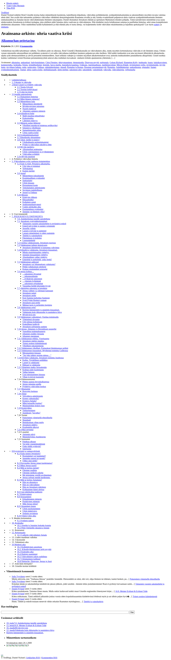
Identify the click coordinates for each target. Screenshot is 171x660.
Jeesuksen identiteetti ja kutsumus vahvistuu (40, 247)
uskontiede (87, 70)
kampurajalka (6, 65)
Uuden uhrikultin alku (31, 207)
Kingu (25, 65)
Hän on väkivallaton (31, 485)
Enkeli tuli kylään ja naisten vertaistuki (38, 226)
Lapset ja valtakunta (30, 362)
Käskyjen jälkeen (29, 197)
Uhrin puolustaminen (31, 509)
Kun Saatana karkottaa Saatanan (36, 298)
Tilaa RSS (10, 8)
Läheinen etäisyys (30, 120)
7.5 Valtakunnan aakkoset (28, 262)
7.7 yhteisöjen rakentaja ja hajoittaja (32, 288)
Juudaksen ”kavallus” (31, 413)
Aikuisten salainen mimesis (33, 111)
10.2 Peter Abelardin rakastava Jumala (33, 528)
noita (24, 67)
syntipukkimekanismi (10, 70)
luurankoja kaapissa (70, 65)
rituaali (63, 67)
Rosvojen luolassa (30, 391)
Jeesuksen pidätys (29, 425)
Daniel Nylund (18, 589)
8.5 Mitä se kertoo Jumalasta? (29, 480)
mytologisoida (152, 65)
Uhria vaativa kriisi (30, 132)
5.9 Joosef (21, 173)
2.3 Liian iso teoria (25, 92)
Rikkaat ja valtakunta (31, 365)
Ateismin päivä (28, 434)
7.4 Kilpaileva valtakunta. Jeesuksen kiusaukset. (37, 250)
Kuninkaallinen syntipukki (33, 178)
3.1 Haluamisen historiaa (27, 97)
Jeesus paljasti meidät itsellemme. (36, 477)
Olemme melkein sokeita (32, 473)
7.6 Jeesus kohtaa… (25, 271)
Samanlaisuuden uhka (31, 130)
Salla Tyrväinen (18, 576)
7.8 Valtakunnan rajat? (26, 307)
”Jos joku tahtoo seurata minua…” (36, 355)
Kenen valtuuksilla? (30, 398)
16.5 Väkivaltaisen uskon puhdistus (32, 556)
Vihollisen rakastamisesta (33, 346)
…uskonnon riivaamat (31, 274)
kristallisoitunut (35, 65)
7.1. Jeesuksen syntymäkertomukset (32, 221)
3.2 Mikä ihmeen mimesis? (28, 99)
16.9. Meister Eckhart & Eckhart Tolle (131, 591)
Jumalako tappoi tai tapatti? (33, 458)
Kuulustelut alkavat (30, 427)
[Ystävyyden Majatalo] (2, 656)
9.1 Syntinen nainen (25, 520)
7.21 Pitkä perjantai (25, 429)
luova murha (55, 65)
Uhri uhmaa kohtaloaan (32, 322)
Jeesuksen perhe (29, 295)
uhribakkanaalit (49, 70)
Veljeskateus (27, 168)
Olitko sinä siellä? (29, 461)
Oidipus (40, 67)
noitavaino (31, 67)
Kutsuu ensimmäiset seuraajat (34, 269)
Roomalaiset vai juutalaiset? (34, 456)
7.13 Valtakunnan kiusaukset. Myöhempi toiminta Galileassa (42, 350)
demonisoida (78, 62)
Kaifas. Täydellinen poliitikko (35, 360)
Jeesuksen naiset (29, 293)
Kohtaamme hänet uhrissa (33, 489)
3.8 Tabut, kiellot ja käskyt (28, 140)
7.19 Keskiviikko (24, 408)
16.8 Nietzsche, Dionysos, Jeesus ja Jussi (34, 561)
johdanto (4, 27)
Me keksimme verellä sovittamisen (36, 475)
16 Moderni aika (19, 544)
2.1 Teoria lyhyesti (25, 87)
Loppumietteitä (28, 240)
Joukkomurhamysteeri (31, 204)
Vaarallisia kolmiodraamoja (33, 331)
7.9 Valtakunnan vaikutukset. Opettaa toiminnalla (38, 317)
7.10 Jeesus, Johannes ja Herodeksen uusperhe (36, 329)
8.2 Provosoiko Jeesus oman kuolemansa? (35, 463)
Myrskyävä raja (29, 315)
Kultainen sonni (29, 202)
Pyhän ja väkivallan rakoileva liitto (37, 144)
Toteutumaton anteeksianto (33, 188)
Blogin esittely (12, 3)
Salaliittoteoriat (122, 67)
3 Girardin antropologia (22, 94)
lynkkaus (83, 65)
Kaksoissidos (28, 118)
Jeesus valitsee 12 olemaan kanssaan (37, 291)
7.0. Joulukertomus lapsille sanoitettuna (33, 219)
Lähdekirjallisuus (19, 80)
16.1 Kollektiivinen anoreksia (29, 547)
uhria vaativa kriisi (34, 70)
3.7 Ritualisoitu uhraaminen (28, 137)
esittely (157, 24)
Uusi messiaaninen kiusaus (33, 374)
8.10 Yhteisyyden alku (26, 516)
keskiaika (17, 65)
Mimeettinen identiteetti (32, 104)
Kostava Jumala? (29, 401)
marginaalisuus (94, 65)
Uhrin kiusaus (28, 183)
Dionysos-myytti (92, 62)
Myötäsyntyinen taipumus (33, 106)
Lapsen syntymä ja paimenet (34, 231)
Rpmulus (111, 67)
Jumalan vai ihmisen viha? (33, 212)
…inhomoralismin (30, 276)
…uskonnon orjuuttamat (32, 283)
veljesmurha (130, 70)
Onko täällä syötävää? (31, 446)
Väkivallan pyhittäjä (30, 154)
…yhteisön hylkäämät (31, 281)
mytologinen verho (137, 65)
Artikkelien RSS (33, 658)
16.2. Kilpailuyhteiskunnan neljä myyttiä (34, 549)
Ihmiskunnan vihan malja (33, 422)
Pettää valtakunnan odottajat (34, 267)
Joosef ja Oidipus (29, 192)
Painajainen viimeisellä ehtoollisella (37, 417)
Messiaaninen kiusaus (31, 353)
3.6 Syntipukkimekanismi (28, 135)
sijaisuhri (145, 67)
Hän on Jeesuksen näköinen (34, 487)
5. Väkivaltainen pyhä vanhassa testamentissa (31, 161)
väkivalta (107, 70)
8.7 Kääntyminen (24, 494)
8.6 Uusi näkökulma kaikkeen (29, 492)
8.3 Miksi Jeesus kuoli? (27, 465)
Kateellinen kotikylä (30, 324)
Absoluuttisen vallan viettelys (34, 257)
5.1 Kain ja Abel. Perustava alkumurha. (33, 164)
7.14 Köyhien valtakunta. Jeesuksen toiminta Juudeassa (40, 358)
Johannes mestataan (30, 336)
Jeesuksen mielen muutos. (33, 341)
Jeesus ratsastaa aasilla (31, 384)
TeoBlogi (5, 12)
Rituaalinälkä (28, 200)
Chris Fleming (51, 62)
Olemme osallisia (29, 470)
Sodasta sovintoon (30, 513)
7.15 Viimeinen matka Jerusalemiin (32, 367)
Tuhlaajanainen (28, 410)
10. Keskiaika (17, 523)
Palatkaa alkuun (29, 441)
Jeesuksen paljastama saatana (34, 326)
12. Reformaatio (18, 532)
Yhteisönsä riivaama (31, 319)
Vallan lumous (28, 372)
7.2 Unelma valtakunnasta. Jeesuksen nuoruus (36, 243)
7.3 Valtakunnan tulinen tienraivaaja (32, 245)
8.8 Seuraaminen (24, 497)
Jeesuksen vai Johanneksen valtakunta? (38, 264)
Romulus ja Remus (75, 67)
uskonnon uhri (75, 70)
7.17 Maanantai (23, 389)
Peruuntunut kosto (30, 185)
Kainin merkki (28, 171)
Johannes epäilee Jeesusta (33, 334)
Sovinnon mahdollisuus (32, 190)
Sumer (153, 67)
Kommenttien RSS (49, 658)
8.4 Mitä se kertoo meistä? (28, 468)
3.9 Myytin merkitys (25, 147)
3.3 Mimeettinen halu (26, 101)
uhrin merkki (62, 70)
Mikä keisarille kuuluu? (32, 403)
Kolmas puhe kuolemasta (33, 370)
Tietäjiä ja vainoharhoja (32, 235)
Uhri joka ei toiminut (31, 166)
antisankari (25, 62)
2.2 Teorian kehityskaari (27, 89)
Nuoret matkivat (29, 109)
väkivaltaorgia (118, 70)
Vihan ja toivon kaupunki (33, 377)
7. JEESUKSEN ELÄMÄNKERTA (27, 216)
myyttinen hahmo (13, 67)
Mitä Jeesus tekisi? (30, 504)
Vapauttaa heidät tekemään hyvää (36, 286)
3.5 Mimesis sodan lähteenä (28, 123)
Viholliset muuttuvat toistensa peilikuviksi (39, 125)
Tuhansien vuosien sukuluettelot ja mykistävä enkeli (44, 223)
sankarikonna (135, 67)
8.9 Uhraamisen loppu (26, 506)
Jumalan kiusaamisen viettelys (35, 255)
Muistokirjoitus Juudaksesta (34, 437)
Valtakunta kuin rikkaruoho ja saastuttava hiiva (42, 312)
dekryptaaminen (65, 62)
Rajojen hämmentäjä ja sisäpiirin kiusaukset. (41, 310)
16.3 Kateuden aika (25, 552)
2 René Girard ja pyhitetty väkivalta (27, 85)
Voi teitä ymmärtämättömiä (33, 444)
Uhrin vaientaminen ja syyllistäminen (38, 152)
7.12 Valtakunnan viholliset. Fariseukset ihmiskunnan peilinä (42, 348)
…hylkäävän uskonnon (32, 279)
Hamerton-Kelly (130, 62)
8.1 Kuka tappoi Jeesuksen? (29, 453)
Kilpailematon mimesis (32, 499)
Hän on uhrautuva (30, 482)
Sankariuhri (27, 180)
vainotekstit (97, 70)
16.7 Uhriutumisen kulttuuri (28, 559)
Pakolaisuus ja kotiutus (32, 238)
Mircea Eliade (122, 65)
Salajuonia (26, 449)
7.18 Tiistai (21, 394)
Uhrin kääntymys (29, 511)
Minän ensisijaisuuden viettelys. (35, 252)
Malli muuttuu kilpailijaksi (33, 116)
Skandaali (26, 420)
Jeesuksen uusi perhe (31, 303)
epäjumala (104, 62)
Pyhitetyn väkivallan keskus (34, 386)
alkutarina (15, 62)
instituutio (143, 62)
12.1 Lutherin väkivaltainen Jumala (32, 535)
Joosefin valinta (29, 228)
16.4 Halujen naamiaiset (27, 554)
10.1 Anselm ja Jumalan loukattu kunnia (34, 525)
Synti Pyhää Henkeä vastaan (34, 300)
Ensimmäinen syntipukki (32, 209)
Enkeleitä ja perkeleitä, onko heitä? (37, 259)
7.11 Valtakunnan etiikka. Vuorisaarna (33, 338)
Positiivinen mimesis (31, 501)
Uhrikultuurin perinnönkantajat (35, 142)
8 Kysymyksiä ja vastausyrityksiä (26, 451)
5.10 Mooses (22, 195)
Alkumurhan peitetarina (18, 40)
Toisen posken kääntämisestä (34, 343)
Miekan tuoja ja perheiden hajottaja (37, 305)
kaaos (150, 62)
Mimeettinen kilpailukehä (33, 176)
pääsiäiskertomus (52, 67)
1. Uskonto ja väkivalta (21, 82)
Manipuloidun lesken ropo (33, 406)
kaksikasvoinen (160, 62)
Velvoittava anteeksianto (32, 396)
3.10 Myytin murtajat (26, 156)
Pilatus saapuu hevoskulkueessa (35, 382)
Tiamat (23, 70)
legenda (46, 65)
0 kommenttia (26, 46)
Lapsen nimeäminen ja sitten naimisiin (38, 233)
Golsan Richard (116, 62)
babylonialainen (37, 62)
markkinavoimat (109, 65)
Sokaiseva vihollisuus (31, 128)
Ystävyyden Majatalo (15, 6)
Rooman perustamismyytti (95, 67)
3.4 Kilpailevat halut (25, 113)
